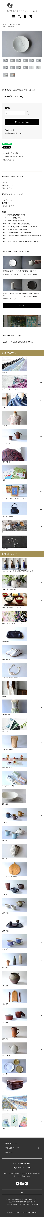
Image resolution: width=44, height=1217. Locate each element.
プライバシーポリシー (12, 1204)
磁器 (18, 24)
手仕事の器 (12, 24)
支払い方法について (17, 1199)
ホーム (4, 24)
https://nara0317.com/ (22, 1167)
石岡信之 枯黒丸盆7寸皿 (30, 293)
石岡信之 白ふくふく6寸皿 (12, 271)
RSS (32, 1204)
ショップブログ (24, 1204)
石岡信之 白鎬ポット (29, 271)
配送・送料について (30, 1199)
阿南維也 (12, 26)
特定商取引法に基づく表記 (14, 133)
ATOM (36, 1204)
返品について (9, 130)
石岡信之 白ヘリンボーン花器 (12, 294)
